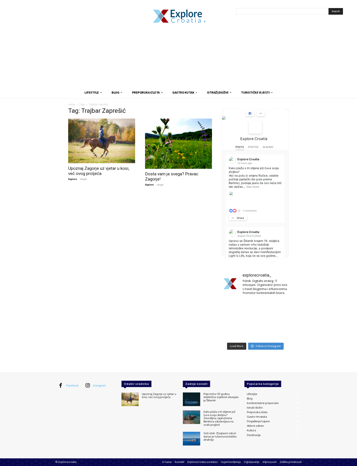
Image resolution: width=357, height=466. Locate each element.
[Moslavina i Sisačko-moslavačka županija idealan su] (278, 333)
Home (71, 104)
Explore (72, 179)
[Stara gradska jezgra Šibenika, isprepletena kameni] (232, 306)
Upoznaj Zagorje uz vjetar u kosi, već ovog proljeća (98, 171)
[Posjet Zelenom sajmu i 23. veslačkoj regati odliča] (255, 333)
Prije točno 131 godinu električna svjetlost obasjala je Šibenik (220, 397)
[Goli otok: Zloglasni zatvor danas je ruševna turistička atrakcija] (191, 439)
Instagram (99, 385)
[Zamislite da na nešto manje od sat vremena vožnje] (232, 320)
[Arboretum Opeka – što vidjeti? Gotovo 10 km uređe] (255, 320)
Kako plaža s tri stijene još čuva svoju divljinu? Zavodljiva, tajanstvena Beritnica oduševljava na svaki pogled (219, 418)
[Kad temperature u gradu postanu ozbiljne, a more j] (232, 333)
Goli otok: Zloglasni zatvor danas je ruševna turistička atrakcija (220, 436)
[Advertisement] (178, 56)
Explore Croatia (253, 139)
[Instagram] (87, 385)
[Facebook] (60, 385)
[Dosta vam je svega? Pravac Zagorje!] (178, 144)
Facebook (72, 385)
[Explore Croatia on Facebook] (255, 127)
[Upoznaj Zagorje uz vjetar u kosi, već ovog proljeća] (101, 141)
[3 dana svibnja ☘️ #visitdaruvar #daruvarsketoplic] (278, 320)
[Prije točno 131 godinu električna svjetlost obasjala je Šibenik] (191, 399)
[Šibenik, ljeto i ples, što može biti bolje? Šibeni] (278, 306)
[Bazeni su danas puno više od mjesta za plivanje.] (255, 306)
